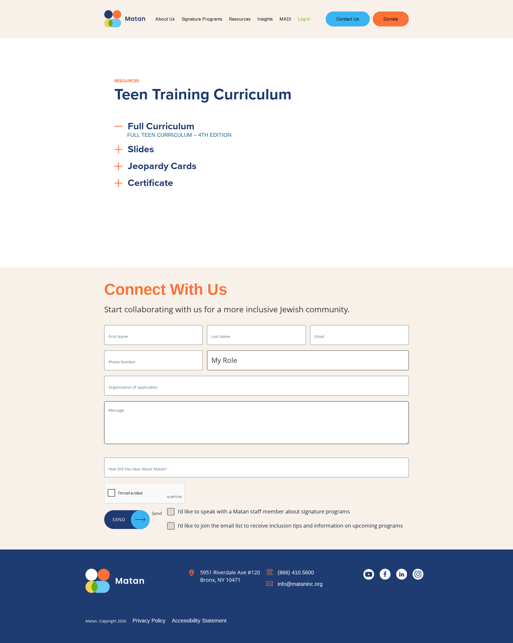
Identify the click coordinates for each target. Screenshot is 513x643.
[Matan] (124, 19)
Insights (265, 19)
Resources (240, 19)
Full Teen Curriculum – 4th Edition (179, 135)
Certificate (150, 183)
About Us (165, 19)
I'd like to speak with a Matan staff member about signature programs (264, 511)
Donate (390, 19)
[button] (245, 126)
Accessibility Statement (199, 620)
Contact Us (347, 19)
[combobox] (308, 361)
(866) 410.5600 (296, 572)
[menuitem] (165, 18)
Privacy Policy (149, 620)
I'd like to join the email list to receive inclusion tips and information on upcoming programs (290, 525)
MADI (285, 19)
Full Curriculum (161, 126)
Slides (141, 149)
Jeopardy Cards (162, 166)
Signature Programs (201, 19)
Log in (304, 19)
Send (118, 520)
